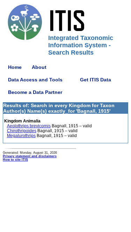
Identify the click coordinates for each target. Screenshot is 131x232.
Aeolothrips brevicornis (29, 125)
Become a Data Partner (35, 92)
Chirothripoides (21, 130)
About (39, 67)
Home (15, 67)
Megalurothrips (21, 135)
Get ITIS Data (95, 79)
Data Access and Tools (35, 79)
